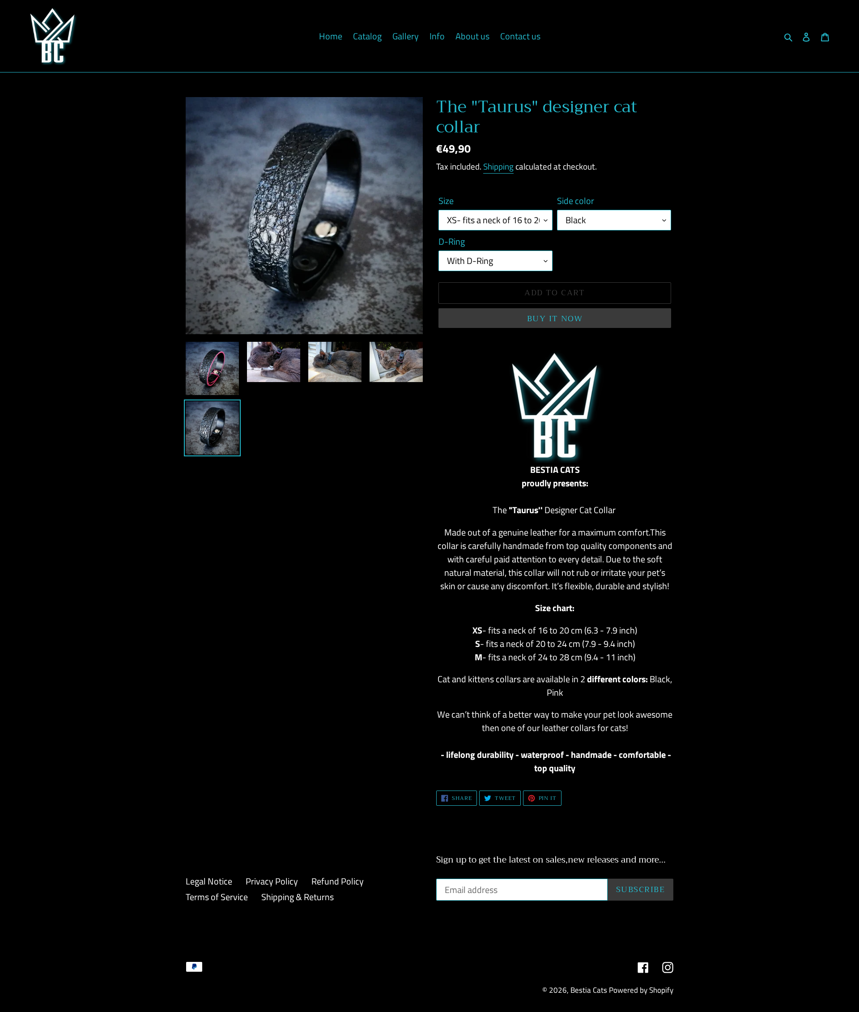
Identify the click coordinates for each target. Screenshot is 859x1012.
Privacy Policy (272, 881)
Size (446, 201)
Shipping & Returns (297, 897)
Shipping (498, 166)
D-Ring (451, 241)
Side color (575, 201)
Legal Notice (209, 881)
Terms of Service (217, 897)
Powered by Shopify (641, 990)
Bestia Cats (588, 990)
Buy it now (555, 318)
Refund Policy (337, 881)
